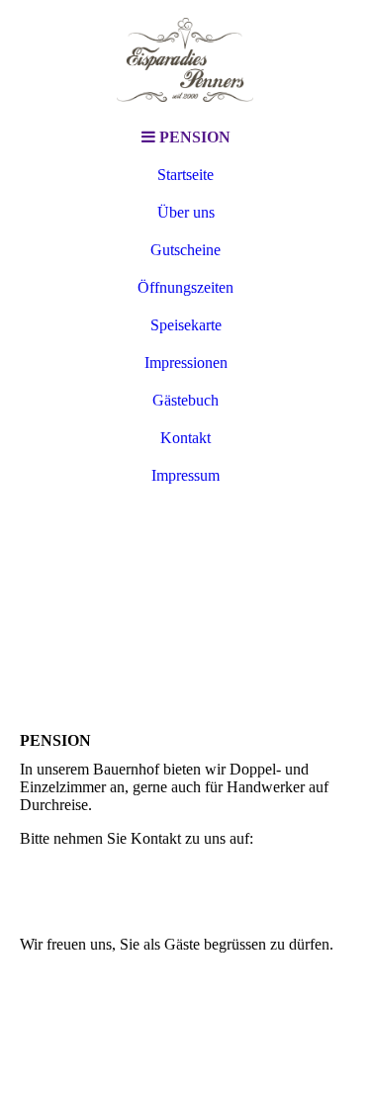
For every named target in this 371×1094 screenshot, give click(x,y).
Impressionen (186, 362)
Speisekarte (186, 325)
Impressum (185, 475)
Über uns (186, 212)
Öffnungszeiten (185, 287)
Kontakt (185, 437)
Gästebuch (185, 400)
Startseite (185, 174)
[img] (186, 59)
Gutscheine (185, 249)
